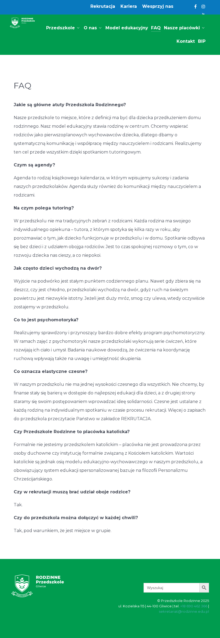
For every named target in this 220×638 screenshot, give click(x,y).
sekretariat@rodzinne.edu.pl (184, 611)
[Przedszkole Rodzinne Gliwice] (22, 22)
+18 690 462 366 (193, 606)
